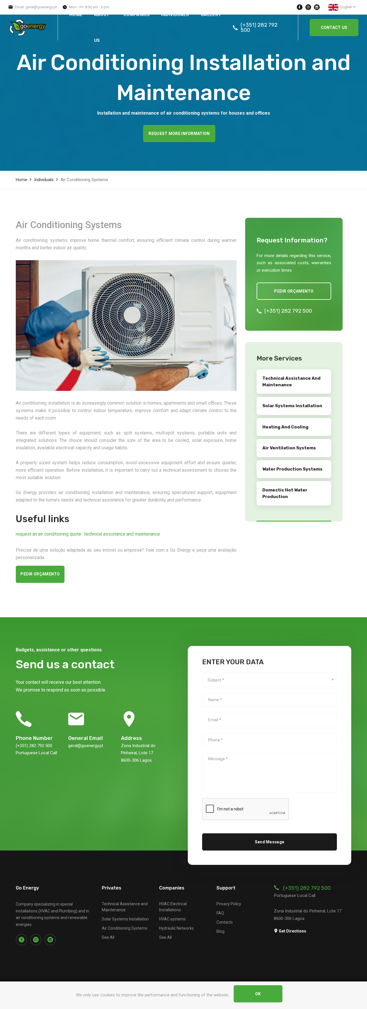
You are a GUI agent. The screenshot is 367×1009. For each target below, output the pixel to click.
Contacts (224, 922)
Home (76, 14)
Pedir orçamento (40, 574)
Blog (220, 931)
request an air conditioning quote (49, 534)
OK (258, 994)
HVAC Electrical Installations (173, 907)
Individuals (175, 14)
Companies (136, 14)
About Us (102, 27)
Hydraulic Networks (176, 928)
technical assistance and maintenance (122, 534)
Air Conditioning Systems (124, 928)
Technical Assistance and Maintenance (125, 907)
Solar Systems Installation (125, 919)
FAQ (220, 913)
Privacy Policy (228, 904)
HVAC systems (172, 919)
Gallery (211, 14)
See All (108, 937)
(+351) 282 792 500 (259, 27)
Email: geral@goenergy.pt (36, 7)
